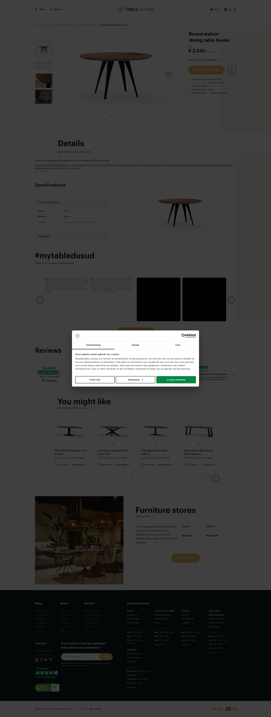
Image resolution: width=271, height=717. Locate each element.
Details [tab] (135, 345)
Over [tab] (177, 345)
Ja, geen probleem (176, 380)
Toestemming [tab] (93, 345)
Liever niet (94, 380)
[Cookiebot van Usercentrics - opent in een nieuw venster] (183, 336)
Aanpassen (134, 380)
